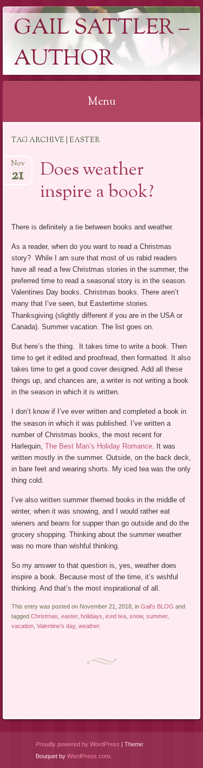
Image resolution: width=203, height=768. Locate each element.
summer (156, 616)
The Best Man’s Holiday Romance (98, 446)
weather (88, 626)
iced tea (116, 616)
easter (69, 616)
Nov (18, 167)
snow (136, 616)
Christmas (44, 616)
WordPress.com (88, 756)
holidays (91, 616)
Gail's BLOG (157, 606)
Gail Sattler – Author (101, 44)
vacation (22, 626)
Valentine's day (56, 626)
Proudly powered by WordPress (78, 744)
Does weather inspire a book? (97, 181)
